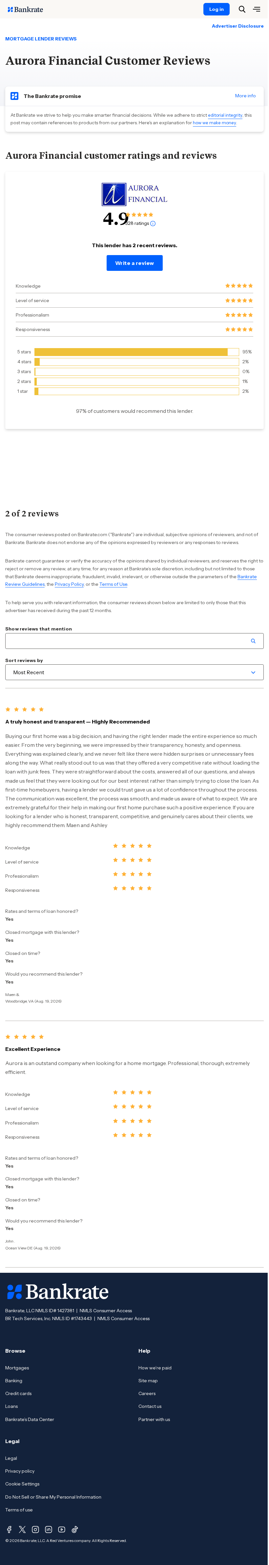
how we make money (214, 122)
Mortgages (17, 1368)
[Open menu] (256, 9)
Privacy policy (19, 1471)
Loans (11, 1406)
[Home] (29, 9)
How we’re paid (155, 1368)
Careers (146, 1393)
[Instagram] (35, 1529)
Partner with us (154, 1419)
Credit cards (18, 1393)
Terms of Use (113, 584)
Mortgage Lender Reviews (41, 39)
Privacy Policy (69, 584)
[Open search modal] (242, 9)
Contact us (149, 1406)
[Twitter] (22, 1529)
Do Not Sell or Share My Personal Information (53, 1497)
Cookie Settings (22, 1484)
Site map (148, 1381)
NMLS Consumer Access (106, 1311)
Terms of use (19, 1510)
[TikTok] (75, 1529)
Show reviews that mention (38, 629)
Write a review (134, 263)
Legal (11, 1458)
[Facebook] (9, 1529)
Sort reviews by (24, 660)
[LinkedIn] (48, 1529)
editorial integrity (225, 115)
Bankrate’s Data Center (29, 1419)
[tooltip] (152, 223)
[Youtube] (62, 1529)
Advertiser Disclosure (238, 26)
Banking (13, 1381)
